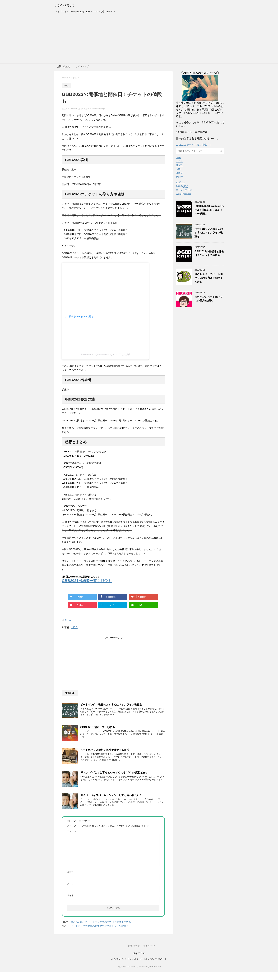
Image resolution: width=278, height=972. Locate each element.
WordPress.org (183, 194)
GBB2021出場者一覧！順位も (87, 581)
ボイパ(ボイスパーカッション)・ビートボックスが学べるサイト (139, 959)
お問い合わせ (63, 66)
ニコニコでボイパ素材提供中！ (194, 144)
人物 (178, 169)
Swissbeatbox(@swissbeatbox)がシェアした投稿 (105, 354)
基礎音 (179, 173)
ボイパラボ (64, 6)
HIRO (74, 627)
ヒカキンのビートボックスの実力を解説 (209, 298)
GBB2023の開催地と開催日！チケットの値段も (209, 253)
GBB (178, 157)
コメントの (184, 190)
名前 (70, 872)
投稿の (182, 186)
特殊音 (179, 177)
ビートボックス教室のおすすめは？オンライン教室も (111, 704)
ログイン (180, 182)
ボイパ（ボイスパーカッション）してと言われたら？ (111, 795)
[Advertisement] (139, 39)
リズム (179, 165)
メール (71, 883)
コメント (71, 831)
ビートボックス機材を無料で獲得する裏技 (104, 749)
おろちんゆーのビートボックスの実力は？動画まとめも (101, 922)
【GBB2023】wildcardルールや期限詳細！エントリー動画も (209, 210)
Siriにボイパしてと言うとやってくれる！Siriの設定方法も (114, 772)
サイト (70, 895)
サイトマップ (82, 66)
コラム (68, 620)
